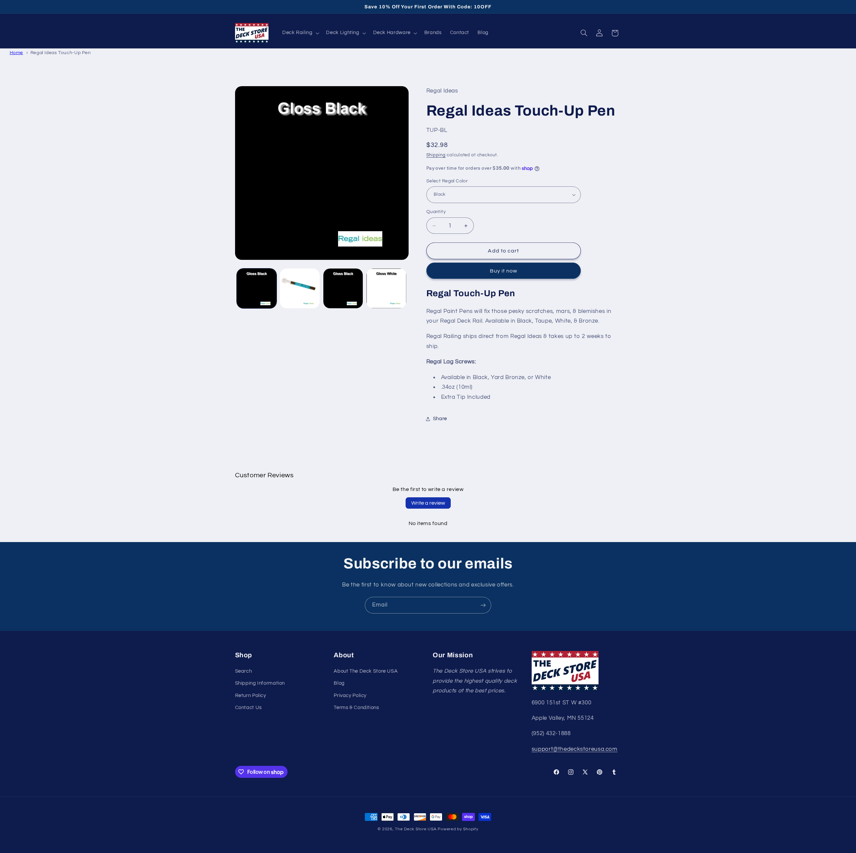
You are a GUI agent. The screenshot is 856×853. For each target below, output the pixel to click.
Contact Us (248, 707)
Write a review (428, 503)
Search (243, 671)
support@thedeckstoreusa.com (575, 749)
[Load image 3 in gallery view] (343, 288)
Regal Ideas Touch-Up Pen (60, 52)
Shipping (436, 155)
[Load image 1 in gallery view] (257, 288)
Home (16, 52)
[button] (300, 33)
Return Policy (250, 695)
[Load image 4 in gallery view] (386, 288)
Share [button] (440, 418)
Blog (339, 683)
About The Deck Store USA (366, 671)
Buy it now (504, 271)
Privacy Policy (350, 695)
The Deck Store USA (415, 829)
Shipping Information (260, 683)
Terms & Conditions (356, 707)
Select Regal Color (447, 181)
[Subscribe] (483, 605)
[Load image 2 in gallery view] (300, 288)
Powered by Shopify (458, 829)
